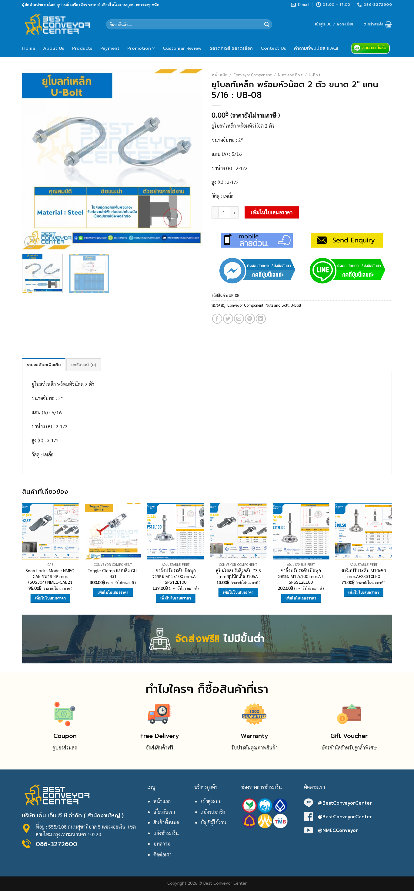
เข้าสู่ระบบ (211, 801)
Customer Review (182, 48)
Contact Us (273, 48)
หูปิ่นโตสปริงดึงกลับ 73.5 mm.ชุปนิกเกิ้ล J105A (238, 573)
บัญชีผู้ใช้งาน (213, 822)
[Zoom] (30, 242)
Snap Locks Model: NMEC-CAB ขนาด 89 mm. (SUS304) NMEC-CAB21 (50, 576)
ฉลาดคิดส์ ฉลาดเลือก (231, 48)
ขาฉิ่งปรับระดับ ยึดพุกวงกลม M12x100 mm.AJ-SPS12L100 (175, 576)
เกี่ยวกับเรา (164, 812)
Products (82, 48)
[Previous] (33, 159)
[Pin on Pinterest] (250, 319)
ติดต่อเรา (162, 854)
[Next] (191, 159)
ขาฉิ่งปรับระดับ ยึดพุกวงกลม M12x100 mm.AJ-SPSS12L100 (301, 576)
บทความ (161, 843)
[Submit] (267, 24)
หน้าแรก (162, 801)
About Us (53, 48)
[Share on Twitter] (228, 319)
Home (28, 48)
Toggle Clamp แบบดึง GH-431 (113, 573)
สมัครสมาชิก (213, 812)
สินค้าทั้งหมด (166, 822)
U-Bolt (315, 74)
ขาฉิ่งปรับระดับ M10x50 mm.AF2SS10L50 (364, 573)
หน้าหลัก (219, 74)
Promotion (139, 48)
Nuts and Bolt (290, 74)
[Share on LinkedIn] (261, 319)
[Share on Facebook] (217, 319)
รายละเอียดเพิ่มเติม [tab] (44, 365)
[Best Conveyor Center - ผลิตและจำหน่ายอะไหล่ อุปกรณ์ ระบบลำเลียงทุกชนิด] (59, 24)
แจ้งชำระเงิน (166, 833)
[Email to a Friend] (239, 319)
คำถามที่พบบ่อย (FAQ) (316, 48)
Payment (109, 48)
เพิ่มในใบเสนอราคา (271, 212)
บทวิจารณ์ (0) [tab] (83, 365)
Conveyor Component (252, 74)
